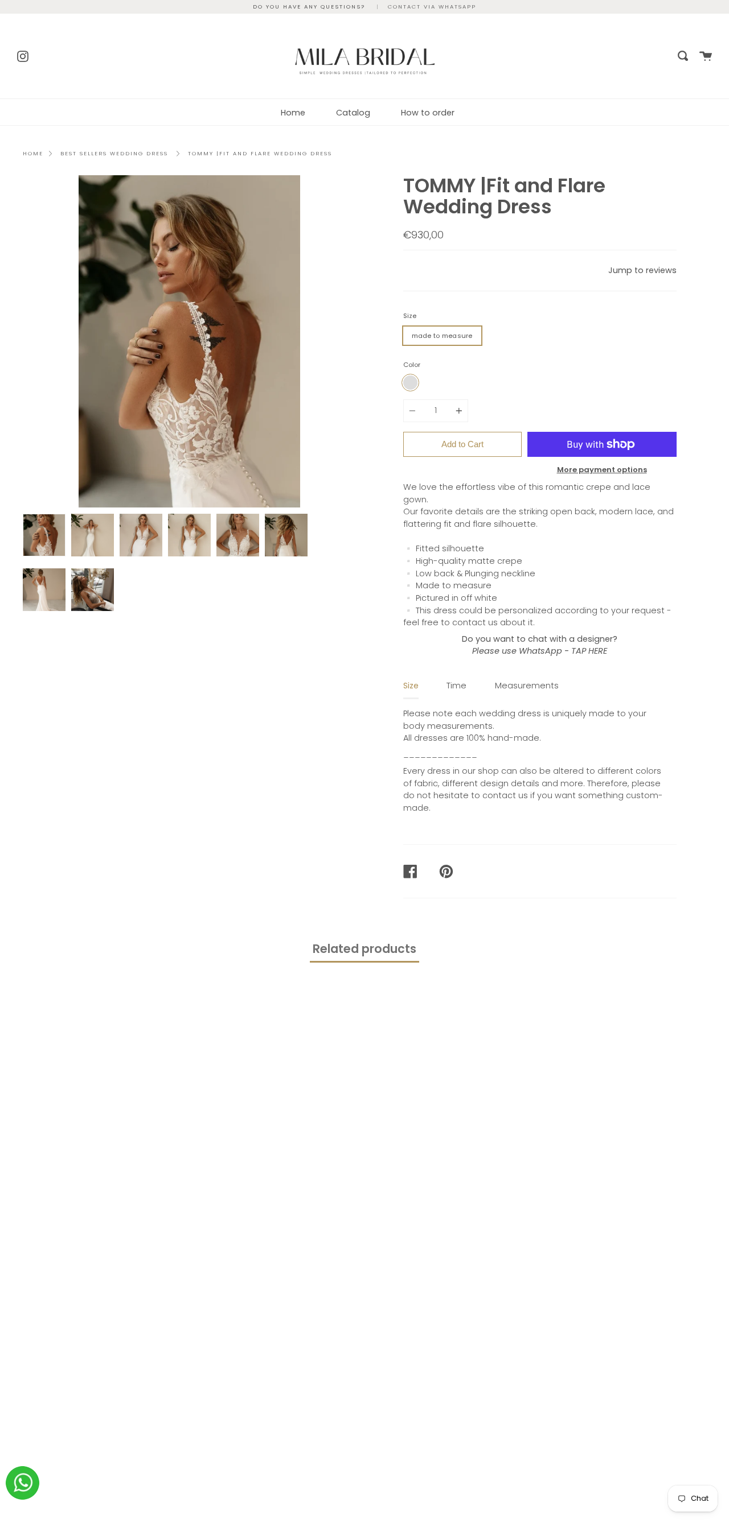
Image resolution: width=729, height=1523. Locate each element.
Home (293, 112)
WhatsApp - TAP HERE (563, 651)
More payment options (602, 469)
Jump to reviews (642, 270)
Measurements (527, 685)
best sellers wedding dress (114, 153)
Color (411, 364)
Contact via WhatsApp (432, 6)
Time (456, 685)
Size (409, 315)
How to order (427, 112)
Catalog (353, 112)
